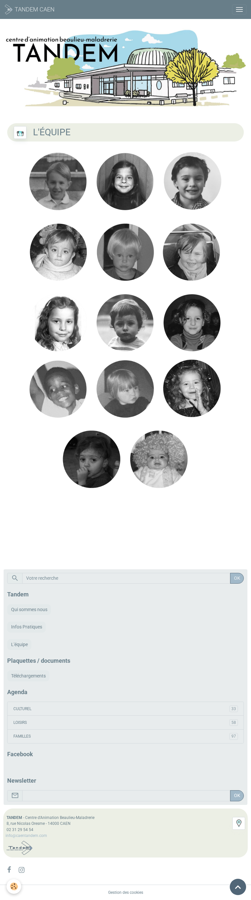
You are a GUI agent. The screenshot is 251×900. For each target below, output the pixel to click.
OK (237, 578)
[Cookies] (14, 886)
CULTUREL (124, 709)
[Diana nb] (92, 389)
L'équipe (19, 644)
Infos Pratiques (26, 626)
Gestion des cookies (125, 892)
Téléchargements (28, 675)
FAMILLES (124, 736)
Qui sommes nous (29, 609)
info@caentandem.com (26, 835)
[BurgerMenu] (239, 9)
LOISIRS (124, 722)
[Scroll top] (238, 887)
